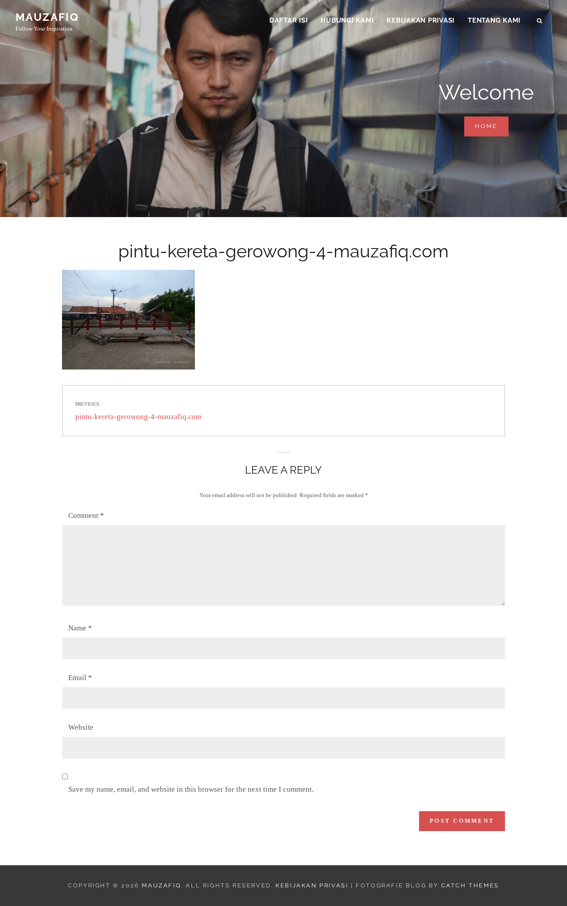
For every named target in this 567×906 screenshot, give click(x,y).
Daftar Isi (288, 20)
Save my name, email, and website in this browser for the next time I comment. (191, 789)
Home (492, 125)
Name (80, 628)
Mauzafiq (47, 17)
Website (80, 727)
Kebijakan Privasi (420, 20)
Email (80, 677)
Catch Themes (470, 885)
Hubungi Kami (347, 20)
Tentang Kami (494, 20)
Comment (86, 515)
